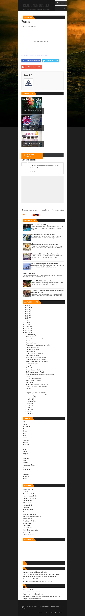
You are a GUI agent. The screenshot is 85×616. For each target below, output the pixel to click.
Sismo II (29, 376)
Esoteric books (27, 500)
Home (40, 613)
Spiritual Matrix (27, 528)
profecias (25, 472)
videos (25, 478)
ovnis (24, 467)
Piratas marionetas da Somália (36, 359)
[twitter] (64, 8)
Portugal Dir (26, 525)
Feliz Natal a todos (29, 589)
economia (26, 440)
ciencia (25, 431)
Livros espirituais (28, 509)
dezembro (30, 335)
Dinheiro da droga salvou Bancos (36, 386)
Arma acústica (30, 337)
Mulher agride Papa (32, 347)
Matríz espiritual (28, 512)
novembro (30, 397)
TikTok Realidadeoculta (30, 530)
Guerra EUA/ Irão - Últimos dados (42, 281)
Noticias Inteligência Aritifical (32, 516)
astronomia (26, 426)
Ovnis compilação (32, 364)
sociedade (26, 474)
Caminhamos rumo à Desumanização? (35, 572)
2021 (26, 316)
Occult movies (27, 523)
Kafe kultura (26, 507)
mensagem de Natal (32, 349)
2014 (26, 322)
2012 (26, 326)
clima (24, 433)
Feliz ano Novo (31, 343)
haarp (24, 449)
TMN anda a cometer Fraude (35, 372)
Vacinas (28, 389)
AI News (25, 491)
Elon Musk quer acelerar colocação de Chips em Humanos (41, 574)
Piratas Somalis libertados (34, 370)
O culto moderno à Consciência (33, 594)
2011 (26, 328)
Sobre (46, 613)
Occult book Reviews (29, 521)
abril (28, 411)
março (29, 413)
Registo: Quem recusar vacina (36, 393)
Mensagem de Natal (32, 355)
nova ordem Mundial (29, 465)
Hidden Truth (27, 503)
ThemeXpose (55, 606)
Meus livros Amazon (29, 514)
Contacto (53, 613)
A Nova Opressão (28, 489)
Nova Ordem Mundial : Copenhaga (37, 362)
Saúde (25, 424)
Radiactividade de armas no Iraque (37, 384)
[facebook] (60, 8)
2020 (26, 318)
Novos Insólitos (28, 519)
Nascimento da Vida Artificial (32, 579)
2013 (26, 324)
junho (29, 407)
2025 (26, 308)
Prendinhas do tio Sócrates (34, 353)
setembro (30, 401)
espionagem (26, 444)
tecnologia (26, 476)
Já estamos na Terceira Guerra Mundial (44, 244)
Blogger (23, 608)
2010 (26, 330)
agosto (29, 403)
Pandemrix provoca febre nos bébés (37, 395)
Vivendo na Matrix (28, 534)
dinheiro (25, 438)
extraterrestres (27, 447)
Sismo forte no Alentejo (33, 378)
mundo (25, 460)
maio (28, 409)
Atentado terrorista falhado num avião (38, 345)
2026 (26, 305)
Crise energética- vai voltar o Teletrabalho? (46, 254)
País (24, 422)
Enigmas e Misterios (29, 498)
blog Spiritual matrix (29, 494)
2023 (26, 312)
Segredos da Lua (31, 366)
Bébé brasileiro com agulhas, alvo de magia (40, 374)
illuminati (25, 451)
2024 (26, 310)
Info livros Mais (27, 505)
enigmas (25, 442)
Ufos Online (26, 532)
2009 (26, 332)
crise (24, 435)
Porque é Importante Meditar (32, 598)
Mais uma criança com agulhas (36, 357)
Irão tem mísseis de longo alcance (43, 234)
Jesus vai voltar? (29, 273)
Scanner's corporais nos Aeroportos (37, 339)
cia (23, 429)
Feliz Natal (29, 382)
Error (60, 613)
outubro (29, 399)
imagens (25, 454)
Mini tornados (30, 341)
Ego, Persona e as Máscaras (32, 592)
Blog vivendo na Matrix (30, 496)
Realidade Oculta (36, 5)
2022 (26, 314)
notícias (25, 463)
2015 (26, 320)
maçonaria (26, 458)
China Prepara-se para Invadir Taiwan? (44, 263)
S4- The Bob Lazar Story (39, 225)
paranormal (26, 469)
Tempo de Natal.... (32, 368)
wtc (24, 481)
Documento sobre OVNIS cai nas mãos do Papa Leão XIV (41, 576)
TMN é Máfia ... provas (33, 380)
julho (28, 405)
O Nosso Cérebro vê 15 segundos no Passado (37, 581)
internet (25, 456)
